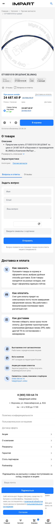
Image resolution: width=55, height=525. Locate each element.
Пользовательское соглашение (17, 421)
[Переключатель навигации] (4, 4)
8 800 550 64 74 (18, 379)
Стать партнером (10, 459)
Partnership (7, 465)
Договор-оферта (10, 428)
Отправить (27, 240)
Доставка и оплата (43, 94)
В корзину (37, 122)
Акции (5, 434)
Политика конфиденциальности (17, 415)
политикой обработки (33, 501)
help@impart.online (19, 381)
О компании (8, 440)
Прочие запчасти (20, 163)
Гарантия (6, 453)
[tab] (11, 174)
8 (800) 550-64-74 (27, 394)
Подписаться (27, 490)
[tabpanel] (27, 215)
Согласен (23, 512)
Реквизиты (7, 447)
